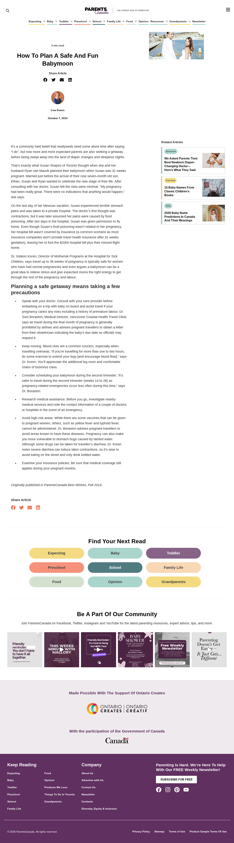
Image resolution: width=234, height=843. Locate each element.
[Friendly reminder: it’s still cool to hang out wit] (98, 649)
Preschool (80, 21)
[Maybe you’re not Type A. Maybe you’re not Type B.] (24, 649)
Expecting (35, 21)
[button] (45, 80)
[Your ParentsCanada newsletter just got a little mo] (172, 649)
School (97, 21)
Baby (50, 21)
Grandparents (178, 21)
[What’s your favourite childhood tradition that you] (61, 649)
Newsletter (198, 21)
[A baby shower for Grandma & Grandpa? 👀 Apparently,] (135, 649)
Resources (157, 21)
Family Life (114, 21)
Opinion (144, 21)
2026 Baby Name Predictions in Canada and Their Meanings (179, 216)
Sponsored (171, 151)
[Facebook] (158, 789)
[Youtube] (186, 789)
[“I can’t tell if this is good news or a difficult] (209, 649)
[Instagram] (168, 789)
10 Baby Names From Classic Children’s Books (179, 191)
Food (129, 21)
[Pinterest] (177, 789)
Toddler (64, 21)
